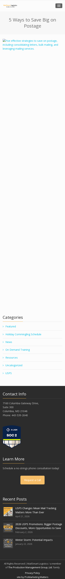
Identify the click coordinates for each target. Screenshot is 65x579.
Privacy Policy (32, 573)
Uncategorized (13, 365)
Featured (10, 326)
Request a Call (32, 480)
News (8, 342)
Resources (11, 357)
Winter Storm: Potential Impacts (34, 540)
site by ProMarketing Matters (32, 577)
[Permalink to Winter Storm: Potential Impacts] (8, 543)
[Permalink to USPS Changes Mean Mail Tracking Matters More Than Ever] (8, 511)
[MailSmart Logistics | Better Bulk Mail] (10, 6)
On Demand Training (17, 349)
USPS (8, 373)
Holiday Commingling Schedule (23, 334)
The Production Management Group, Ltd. (30, 567)
